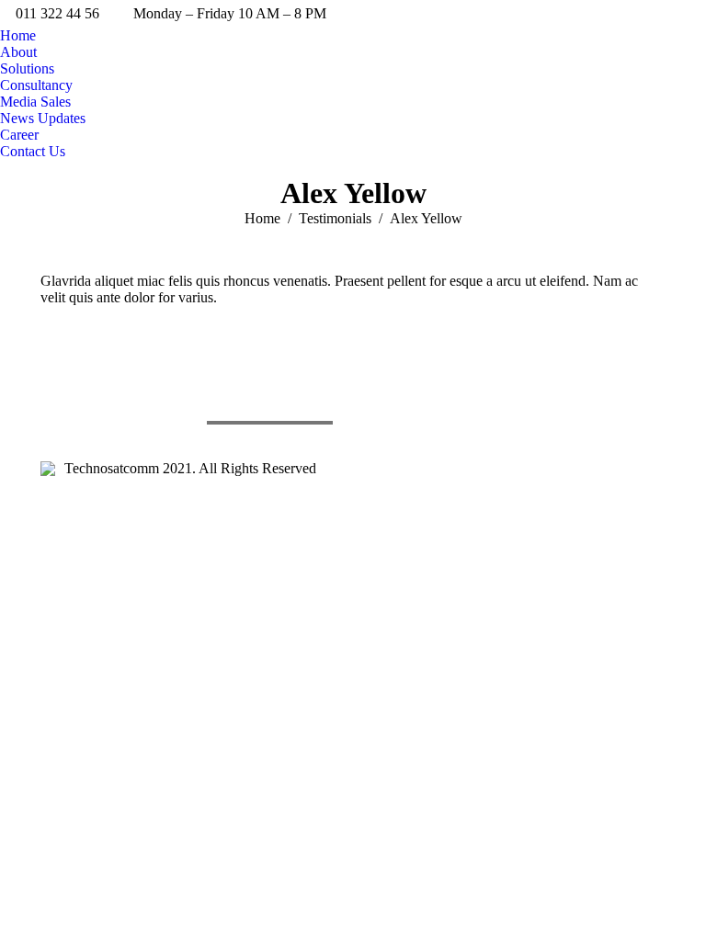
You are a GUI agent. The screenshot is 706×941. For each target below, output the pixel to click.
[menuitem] (18, 36)
